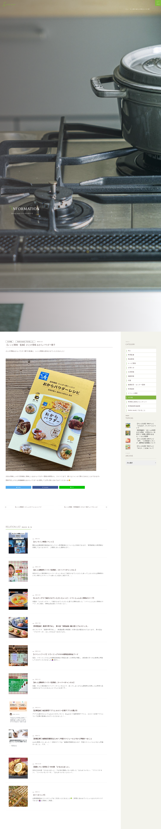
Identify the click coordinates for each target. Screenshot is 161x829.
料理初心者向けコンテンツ (137, 402)
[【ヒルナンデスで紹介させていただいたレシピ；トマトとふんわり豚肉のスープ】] (18, 599)
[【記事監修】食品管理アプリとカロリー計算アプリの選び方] (18, 711)
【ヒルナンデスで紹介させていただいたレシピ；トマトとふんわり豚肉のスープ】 (64, 598)
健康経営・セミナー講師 (136, 384)
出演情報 (131, 372)
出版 (129, 380)
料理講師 (131, 389)
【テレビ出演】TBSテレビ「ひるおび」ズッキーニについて (146, 425)
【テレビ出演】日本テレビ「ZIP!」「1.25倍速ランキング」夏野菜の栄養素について (145, 441)
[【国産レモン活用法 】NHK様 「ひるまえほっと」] (18, 768)
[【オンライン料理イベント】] (18, 543)
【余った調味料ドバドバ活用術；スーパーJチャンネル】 (54, 682)
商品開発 (131, 359)
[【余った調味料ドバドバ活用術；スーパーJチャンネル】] (18, 683)
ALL (129, 350)
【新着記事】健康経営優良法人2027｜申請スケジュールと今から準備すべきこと (62, 739)
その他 (9, 341)
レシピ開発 (132, 363)
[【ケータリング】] (18, 796)
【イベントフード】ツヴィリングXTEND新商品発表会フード (55, 654)
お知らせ (131, 367)
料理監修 (131, 355)
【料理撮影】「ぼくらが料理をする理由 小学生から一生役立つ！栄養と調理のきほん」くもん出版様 (145, 433)
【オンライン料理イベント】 (43, 542)
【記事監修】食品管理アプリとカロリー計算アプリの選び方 (55, 710)
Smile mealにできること (25, 341)
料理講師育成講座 (134, 406)
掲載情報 (131, 376)
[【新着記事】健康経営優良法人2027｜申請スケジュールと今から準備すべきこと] (18, 740)
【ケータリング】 (39, 795)
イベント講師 (132, 393)
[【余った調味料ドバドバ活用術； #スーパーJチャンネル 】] (18, 571)
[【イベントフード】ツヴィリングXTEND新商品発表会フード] (18, 655)
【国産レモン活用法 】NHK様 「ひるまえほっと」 (51, 767)
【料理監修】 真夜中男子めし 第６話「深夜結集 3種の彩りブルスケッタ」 (61, 626)
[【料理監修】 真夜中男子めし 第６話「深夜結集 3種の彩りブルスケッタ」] (18, 627)
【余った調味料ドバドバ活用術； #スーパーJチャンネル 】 (55, 570)
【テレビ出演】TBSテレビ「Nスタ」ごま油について (145, 447)
